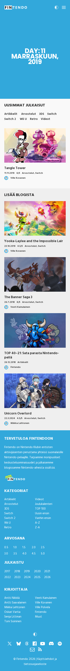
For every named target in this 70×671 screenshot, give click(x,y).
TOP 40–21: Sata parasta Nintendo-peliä (31, 355)
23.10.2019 (9, 246)
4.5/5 (20, 246)
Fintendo (40, 612)
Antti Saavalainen (15, 602)
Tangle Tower (15, 168)
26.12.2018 (10, 362)
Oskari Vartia (12, 612)
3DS (6, 508)
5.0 (43, 553)
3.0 (6, 553)
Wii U (7, 522)
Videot (39, 499)
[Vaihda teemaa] (56, 8)
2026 (47, 577)
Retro (7, 527)
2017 (7, 571)
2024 (27, 577)
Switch (39, 173)
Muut (38, 616)
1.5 (23, 547)
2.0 (34, 547)
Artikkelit (23, 362)
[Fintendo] (15, 7)
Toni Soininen (12, 621)
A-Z (37, 522)
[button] (64, 7)
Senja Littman (12, 616)
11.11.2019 (9, 173)
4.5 (34, 553)
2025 (37, 577)
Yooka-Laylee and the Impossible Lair (33, 241)
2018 (17, 571)
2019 (27, 571)
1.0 (15, 547)
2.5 (43, 547)
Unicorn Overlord (18, 413)
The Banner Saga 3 (18, 297)
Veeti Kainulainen (46, 598)
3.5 (15, 553)
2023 (17, 577)
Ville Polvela (42, 607)
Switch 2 (9, 518)
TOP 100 (40, 508)
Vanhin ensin (43, 518)
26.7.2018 (9, 302)
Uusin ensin (42, 513)
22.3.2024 (9, 418)
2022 (7, 577)
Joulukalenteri (43, 504)
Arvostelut (28, 173)
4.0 (24, 553)
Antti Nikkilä (12, 598)
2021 (47, 571)
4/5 (18, 173)
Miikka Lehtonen (14, 607)
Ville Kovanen (43, 602)
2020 (37, 571)
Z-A (37, 527)
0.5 (6, 547)
